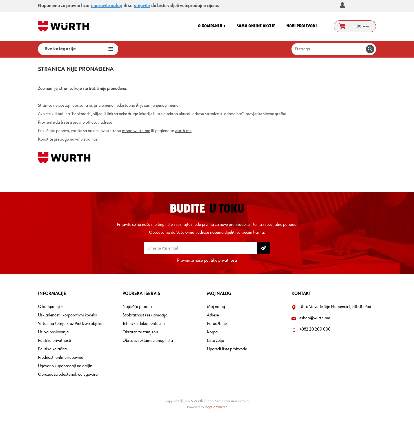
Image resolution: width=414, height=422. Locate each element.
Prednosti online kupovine (60, 357)
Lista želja (215, 340)
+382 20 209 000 (315, 329)
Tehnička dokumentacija (144, 324)
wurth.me (183, 131)
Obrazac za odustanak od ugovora (68, 374)
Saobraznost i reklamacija (145, 315)
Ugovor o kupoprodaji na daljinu (66, 366)
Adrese (213, 315)
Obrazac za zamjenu (140, 332)
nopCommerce (216, 407)
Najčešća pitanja (137, 307)
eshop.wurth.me (136, 131)
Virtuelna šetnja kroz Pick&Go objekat (71, 324)
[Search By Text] (370, 49)
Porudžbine (217, 324)
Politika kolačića (52, 349)
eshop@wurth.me (314, 318)
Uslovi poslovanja (53, 332)
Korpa (212, 332)
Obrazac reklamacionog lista (148, 340)
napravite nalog (106, 6)
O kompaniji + (50, 307)
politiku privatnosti (220, 260)
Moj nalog (216, 307)
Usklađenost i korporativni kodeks (67, 315)
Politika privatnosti (54, 340)
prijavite (142, 6)
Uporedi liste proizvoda (227, 349)
